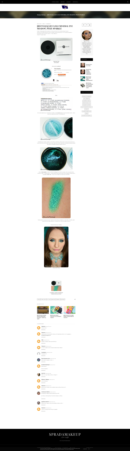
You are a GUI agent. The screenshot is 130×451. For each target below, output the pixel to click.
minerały (58, 299)
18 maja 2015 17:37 (52, 379)
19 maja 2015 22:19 (52, 401)
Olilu (42, 340)
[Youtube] (89, 24)
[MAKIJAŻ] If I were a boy (89, 65)
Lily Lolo (48, 299)
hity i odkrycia (86, 98)
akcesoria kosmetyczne (86, 111)
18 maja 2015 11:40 (48, 326)
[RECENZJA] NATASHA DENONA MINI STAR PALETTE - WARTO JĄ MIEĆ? (41, 317)
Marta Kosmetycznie (45, 358)
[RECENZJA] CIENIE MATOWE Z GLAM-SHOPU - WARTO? (56, 316)
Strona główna (41, 15)
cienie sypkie (43, 299)
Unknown (43, 326)
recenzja (63, 299)
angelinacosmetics (45, 401)
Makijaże (89, 96)
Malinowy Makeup (45, 379)
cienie (39, 299)
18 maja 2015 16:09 (48, 373)
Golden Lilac (49, 174)
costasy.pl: (59, 66)
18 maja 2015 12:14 (48, 332)
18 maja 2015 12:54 (48, 346)
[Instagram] (83, 24)
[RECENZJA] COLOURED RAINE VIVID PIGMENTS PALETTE (69, 316)
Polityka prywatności (65, 440)
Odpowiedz (43, 329)
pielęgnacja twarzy (86, 100)
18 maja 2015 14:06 (53, 358)
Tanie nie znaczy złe (86, 102)
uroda (86, 113)
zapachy (86, 109)
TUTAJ (58, 267)
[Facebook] (86, 24)
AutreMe (43, 373)
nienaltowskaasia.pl (45, 364)
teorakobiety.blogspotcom (46, 335)
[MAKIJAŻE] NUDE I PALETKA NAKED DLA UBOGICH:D (88, 72)
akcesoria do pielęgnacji (86, 115)
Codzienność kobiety (45, 391)
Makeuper (53, 299)
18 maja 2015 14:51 (52, 364)
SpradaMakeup (65, 434)
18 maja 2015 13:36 (49, 352)
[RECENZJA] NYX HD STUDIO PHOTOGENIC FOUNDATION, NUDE (89, 85)
